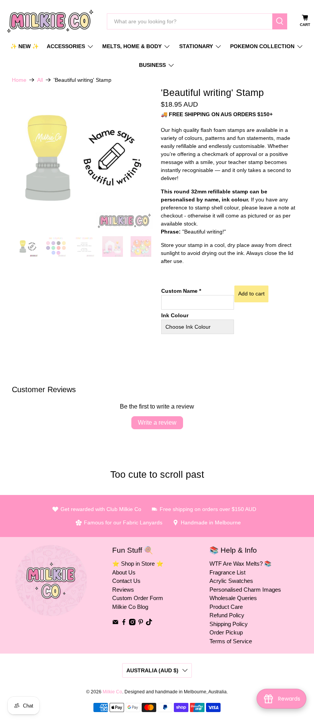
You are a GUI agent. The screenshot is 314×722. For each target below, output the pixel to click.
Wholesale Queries (233, 598)
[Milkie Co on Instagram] (132, 623)
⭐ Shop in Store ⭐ (138, 563)
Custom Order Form (137, 598)
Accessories (66, 46)
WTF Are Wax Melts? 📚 (240, 563)
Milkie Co (112, 691)
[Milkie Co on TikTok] (149, 623)
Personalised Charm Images (245, 589)
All (40, 80)
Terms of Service (230, 641)
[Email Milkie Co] (115, 623)
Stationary (196, 46)
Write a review (157, 422)
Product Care (226, 607)
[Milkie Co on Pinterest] (140, 623)
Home (19, 80)
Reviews (123, 589)
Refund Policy (226, 615)
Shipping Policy (228, 624)
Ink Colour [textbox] (174, 315)
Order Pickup (226, 632)
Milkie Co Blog (130, 607)
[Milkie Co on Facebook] (124, 623)
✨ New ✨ (24, 46)
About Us (124, 572)
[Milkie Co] (50, 21)
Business (152, 65)
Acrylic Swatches (231, 581)
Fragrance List (227, 572)
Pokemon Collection (262, 46)
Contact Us (126, 581)
